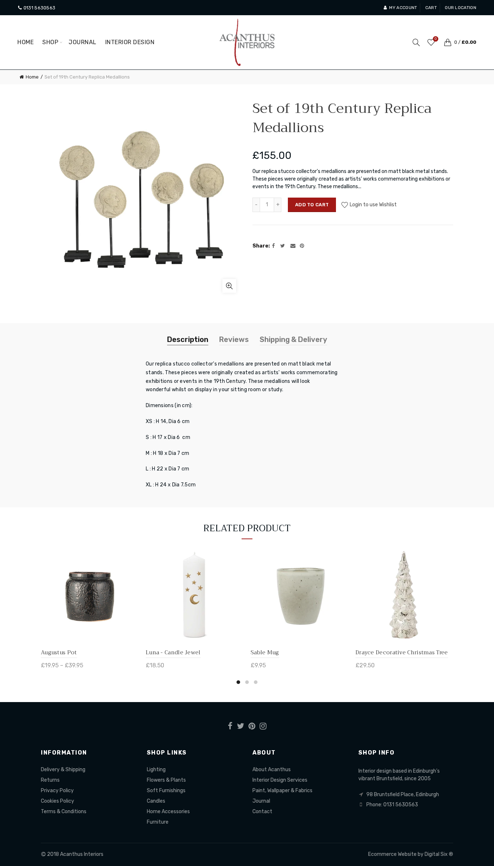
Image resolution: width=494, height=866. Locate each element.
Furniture (158, 822)
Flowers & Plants (166, 780)
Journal (83, 42)
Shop (50, 42)
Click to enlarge (229, 286)
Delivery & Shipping (63, 769)
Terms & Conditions (63, 811)
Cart (431, 7)
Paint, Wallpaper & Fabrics (282, 790)
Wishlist (435, 39)
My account (403, 7)
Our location (460, 7)
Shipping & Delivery (293, 339)
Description (187, 339)
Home (25, 42)
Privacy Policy (57, 790)
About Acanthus (271, 769)
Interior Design (130, 42)
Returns (50, 780)
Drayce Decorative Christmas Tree (401, 652)
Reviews (234, 339)
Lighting (156, 769)
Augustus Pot (59, 652)
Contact (262, 811)
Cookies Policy (57, 801)
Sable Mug (265, 652)
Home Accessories (168, 811)
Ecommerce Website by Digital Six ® (410, 854)
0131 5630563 (38, 7)
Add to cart (312, 204)
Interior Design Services (279, 780)
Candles (156, 801)
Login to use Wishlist (373, 205)
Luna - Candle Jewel (173, 652)
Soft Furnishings (166, 790)
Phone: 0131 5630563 (392, 805)
